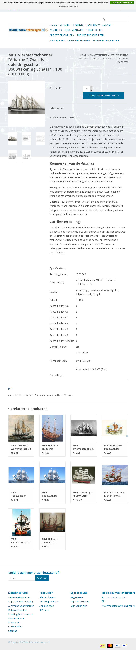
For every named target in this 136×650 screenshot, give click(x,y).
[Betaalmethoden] (102, 645)
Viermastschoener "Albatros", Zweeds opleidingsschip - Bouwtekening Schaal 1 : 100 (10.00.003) (103, 59)
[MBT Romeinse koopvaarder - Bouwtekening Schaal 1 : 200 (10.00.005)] (115, 428)
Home (53, 24)
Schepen (65, 24)
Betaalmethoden (17, 610)
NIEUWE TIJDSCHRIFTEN (90, 35)
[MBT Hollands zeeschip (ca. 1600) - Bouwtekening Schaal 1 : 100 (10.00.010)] (52, 522)
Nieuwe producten (49, 601)
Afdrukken (68, 395)
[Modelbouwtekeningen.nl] (28, 30)
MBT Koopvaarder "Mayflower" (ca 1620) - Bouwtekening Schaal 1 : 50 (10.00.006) (20, 494)
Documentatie (74, 29)
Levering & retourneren (20, 614)
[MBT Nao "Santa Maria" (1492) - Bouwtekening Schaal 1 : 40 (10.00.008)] (115, 475)
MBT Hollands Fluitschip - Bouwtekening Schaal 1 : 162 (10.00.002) (50, 447)
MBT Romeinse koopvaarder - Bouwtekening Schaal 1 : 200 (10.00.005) (113, 447)
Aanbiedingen (46, 605)
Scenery (107, 24)
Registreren (76, 597)
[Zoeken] (102, 20)
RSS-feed (44, 610)
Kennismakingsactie (19, 597)
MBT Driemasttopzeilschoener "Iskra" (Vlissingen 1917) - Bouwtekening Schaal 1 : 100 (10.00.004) (83, 447)
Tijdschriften (94, 29)
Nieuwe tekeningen (62, 35)
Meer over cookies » (68, 7)
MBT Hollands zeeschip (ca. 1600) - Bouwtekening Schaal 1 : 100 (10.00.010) (50, 541)
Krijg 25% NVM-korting (20, 601)
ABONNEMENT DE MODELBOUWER (70, 40)
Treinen (78, 24)
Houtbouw (93, 24)
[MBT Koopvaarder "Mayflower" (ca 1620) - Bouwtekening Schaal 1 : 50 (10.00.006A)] (52, 475)
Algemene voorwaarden (21, 605)
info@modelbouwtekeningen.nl (118, 605)
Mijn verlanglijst (78, 605)
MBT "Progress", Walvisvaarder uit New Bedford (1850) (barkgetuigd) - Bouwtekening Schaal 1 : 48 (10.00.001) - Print (21, 447)
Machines (56, 29)
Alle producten (47, 597)
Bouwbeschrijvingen (106, 40)
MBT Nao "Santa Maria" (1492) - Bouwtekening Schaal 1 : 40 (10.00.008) (114, 494)
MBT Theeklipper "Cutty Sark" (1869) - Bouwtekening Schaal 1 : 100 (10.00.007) (83, 494)
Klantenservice (16, 618)
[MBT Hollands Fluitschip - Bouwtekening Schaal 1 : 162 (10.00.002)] (52, 428)
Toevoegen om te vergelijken (49, 395)
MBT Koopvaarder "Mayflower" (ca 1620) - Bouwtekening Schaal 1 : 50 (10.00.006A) (51, 494)
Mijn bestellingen (79, 601)
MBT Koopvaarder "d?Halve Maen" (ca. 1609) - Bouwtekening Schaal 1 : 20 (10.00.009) (20, 541)
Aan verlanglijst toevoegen (20, 395)
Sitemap (12, 630)
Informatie (56, 108)
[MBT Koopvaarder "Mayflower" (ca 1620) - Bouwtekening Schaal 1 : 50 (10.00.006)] (21, 475)
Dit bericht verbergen (122, 3)
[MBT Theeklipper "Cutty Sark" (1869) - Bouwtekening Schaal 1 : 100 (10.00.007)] (83, 475)
